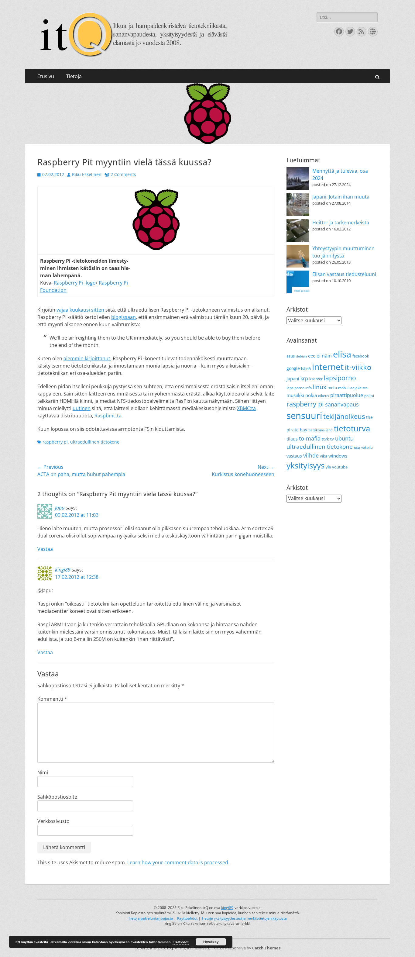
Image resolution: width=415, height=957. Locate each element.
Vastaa (45, 549)
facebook (360, 356)
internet (328, 366)
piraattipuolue (346, 395)
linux (319, 387)
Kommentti (52, 699)
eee (311, 356)
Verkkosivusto (53, 821)
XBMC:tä (246, 408)
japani (292, 378)
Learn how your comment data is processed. (178, 862)
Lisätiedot (181, 942)
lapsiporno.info (299, 387)
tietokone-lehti (320, 430)
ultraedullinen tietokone (94, 442)
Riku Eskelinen (86, 174)
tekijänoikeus (344, 416)
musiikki (295, 395)
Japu (59, 507)
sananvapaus (342, 404)
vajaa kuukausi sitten (80, 309)
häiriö (306, 368)
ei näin (324, 355)
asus (290, 356)
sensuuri (304, 415)
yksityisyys (305, 465)
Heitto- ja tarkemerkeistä (340, 222)
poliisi (369, 395)
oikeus (323, 395)
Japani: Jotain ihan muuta (340, 196)
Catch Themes (266, 948)
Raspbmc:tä (108, 415)
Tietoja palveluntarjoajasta (150, 918)
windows (337, 456)
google (293, 368)
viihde (311, 455)
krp (304, 378)
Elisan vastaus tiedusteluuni (344, 274)
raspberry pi (55, 442)
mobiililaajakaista (353, 387)
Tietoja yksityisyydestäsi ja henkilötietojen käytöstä (244, 918)
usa (357, 447)
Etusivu (45, 76)
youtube (340, 467)
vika (323, 456)
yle (328, 467)
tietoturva (352, 428)
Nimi (42, 772)
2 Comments (123, 174)
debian (301, 356)
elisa (342, 354)
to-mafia (310, 438)
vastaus (294, 456)
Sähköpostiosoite (57, 796)
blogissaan (123, 317)
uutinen (82, 408)
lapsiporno (340, 378)
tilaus (292, 439)
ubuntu (344, 438)
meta (332, 387)
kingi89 (62, 569)
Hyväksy (211, 942)
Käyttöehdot (187, 918)
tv (332, 439)
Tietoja (74, 76)
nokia (311, 395)
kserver (316, 379)
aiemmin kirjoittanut (86, 358)
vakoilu (367, 447)
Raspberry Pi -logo (75, 282)
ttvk (325, 439)
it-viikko (358, 367)
